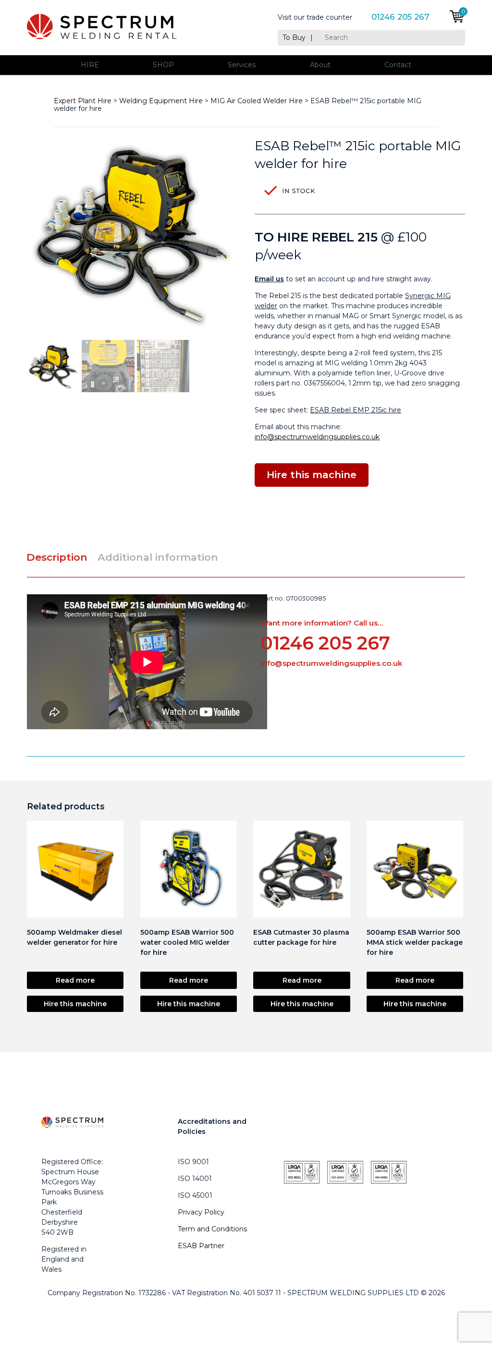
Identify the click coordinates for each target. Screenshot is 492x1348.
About (320, 64)
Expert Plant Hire (82, 100)
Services (242, 64)
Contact (397, 64)
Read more (75, 980)
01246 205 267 (400, 17)
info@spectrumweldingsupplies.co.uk (317, 437)
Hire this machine (75, 1003)
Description (56, 557)
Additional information (158, 557)
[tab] (61, 557)
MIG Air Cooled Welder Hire (256, 100)
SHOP (163, 64)
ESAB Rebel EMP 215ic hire (355, 410)
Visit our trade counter (315, 17)
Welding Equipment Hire (161, 100)
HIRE (90, 64)
